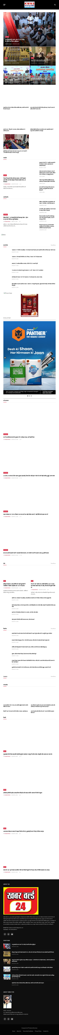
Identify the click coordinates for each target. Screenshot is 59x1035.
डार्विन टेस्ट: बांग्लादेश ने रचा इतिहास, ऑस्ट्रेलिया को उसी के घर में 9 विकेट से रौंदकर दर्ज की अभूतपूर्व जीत (31, 597)
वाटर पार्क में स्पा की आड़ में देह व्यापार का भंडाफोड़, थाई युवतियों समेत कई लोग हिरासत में (46, 188)
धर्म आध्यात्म (5, 434)
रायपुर (6, 77)
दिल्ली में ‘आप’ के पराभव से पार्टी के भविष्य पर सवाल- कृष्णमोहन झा (15, 711)
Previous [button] (5, 358)
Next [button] (54, 358)
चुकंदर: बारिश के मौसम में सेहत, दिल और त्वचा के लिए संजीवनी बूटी (24, 653)
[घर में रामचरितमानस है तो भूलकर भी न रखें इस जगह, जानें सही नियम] (29, 419)
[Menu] (4, 4)
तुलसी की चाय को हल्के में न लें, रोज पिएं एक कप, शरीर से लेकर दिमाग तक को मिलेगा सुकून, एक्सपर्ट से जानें (31, 667)
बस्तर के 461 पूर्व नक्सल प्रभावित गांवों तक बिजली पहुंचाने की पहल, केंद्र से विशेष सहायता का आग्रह (26, 870)
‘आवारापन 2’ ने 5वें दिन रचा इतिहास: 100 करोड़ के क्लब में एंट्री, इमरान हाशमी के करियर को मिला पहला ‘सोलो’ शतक (33, 249)
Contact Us (45, 1031)
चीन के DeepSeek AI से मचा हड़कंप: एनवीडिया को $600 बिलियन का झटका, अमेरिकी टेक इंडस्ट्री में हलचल (46, 226)
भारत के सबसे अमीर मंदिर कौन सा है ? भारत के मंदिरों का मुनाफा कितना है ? (42, 712)
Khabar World (8, 63)
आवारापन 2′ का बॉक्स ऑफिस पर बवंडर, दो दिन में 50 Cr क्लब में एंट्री (25, 263)
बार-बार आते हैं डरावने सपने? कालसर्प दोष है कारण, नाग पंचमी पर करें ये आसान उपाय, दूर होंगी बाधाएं (26, 553)
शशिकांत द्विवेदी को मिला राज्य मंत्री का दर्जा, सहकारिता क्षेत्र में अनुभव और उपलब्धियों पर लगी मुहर (41, 130)
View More (53, 245)
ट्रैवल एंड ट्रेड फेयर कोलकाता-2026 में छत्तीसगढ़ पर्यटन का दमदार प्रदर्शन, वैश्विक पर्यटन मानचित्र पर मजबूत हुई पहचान (47, 173)
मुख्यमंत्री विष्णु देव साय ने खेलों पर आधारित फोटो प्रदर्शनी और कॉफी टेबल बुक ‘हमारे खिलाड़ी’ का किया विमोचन (14, 80)
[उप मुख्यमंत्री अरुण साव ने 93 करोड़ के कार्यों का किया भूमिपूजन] (29, 29)
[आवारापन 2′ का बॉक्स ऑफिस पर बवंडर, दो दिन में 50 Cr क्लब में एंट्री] (6, 265)
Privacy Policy (38, 1031)
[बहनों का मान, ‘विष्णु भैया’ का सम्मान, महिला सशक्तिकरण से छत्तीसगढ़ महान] (16, 119)
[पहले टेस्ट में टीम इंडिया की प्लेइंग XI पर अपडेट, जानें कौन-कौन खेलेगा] (6, 614)
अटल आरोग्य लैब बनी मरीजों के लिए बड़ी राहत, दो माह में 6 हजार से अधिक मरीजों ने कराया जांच (42, 108)
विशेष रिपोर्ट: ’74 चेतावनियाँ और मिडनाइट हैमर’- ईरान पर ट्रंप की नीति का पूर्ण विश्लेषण (15, 218)
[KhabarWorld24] (29, 5)
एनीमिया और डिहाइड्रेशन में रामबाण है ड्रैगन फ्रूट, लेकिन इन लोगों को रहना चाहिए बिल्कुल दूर (29, 647)
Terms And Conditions (28, 1031)
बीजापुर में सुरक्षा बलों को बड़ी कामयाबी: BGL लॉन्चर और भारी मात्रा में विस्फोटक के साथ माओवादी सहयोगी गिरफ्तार (14, 61)
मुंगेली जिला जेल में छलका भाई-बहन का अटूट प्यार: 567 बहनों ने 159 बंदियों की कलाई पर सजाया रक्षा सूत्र (15, 151)
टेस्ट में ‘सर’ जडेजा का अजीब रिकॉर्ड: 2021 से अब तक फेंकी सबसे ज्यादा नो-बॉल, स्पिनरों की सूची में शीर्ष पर (43, 585)
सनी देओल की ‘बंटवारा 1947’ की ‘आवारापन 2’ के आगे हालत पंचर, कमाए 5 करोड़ (27, 277)
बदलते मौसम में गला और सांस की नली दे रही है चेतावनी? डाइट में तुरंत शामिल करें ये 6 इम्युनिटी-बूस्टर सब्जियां (32, 633)
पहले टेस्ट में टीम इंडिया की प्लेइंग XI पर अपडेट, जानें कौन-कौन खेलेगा (25, 612)
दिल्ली (5, 751)
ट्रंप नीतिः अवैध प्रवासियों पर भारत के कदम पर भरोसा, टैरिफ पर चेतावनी (47, 209)
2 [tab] (29, 395)
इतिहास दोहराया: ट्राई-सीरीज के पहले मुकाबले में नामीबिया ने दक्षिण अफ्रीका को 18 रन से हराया (14, 584)
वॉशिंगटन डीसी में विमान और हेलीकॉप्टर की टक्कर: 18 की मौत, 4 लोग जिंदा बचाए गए (47, 202)
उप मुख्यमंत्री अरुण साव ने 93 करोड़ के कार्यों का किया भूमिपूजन (14, 40)
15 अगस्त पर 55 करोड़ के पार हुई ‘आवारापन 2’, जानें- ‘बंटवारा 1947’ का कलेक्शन (27, 270)
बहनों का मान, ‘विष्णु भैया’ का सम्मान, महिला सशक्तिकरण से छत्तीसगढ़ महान (14, 130)
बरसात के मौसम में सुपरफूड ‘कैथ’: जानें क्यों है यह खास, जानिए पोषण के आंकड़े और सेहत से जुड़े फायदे (30, 640)
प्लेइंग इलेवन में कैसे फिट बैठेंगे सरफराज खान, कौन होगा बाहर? (23, 619)
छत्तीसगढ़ (7, 36)
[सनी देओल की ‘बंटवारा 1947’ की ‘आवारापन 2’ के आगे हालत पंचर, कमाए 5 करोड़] (6, 278)
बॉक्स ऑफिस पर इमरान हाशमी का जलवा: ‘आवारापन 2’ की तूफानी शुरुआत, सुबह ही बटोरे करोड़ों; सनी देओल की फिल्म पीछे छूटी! (33, 284)
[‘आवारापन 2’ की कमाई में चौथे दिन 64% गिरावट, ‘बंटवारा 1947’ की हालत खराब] (6, 258)
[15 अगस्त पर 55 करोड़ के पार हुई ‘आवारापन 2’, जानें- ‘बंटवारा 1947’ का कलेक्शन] (6, 272)
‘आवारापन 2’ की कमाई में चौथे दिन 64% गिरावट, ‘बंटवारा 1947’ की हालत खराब (27, 256)
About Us (19, 1031)
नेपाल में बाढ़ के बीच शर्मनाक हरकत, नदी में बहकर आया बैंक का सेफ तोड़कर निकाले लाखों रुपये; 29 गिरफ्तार (14, 179)
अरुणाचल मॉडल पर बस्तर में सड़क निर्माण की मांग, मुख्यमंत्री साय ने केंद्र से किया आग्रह (23, 831)
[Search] (55, 4)
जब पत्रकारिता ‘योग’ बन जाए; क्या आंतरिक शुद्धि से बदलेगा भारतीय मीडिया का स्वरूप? (15, 705)
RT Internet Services (32, 1028)
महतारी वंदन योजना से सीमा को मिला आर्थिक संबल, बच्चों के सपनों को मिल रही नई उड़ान (16, 108)
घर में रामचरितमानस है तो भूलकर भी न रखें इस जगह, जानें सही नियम (18, 437)
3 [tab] (31, 395)
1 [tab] (27, 395)
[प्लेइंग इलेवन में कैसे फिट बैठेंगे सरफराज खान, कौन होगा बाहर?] (6, 621)
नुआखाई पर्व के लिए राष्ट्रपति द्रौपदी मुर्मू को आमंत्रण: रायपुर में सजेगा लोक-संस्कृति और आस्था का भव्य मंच (27, 754)
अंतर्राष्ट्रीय (5, 214)
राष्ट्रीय (5, 175)
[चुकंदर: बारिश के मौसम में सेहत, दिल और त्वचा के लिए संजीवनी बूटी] (6, 655)
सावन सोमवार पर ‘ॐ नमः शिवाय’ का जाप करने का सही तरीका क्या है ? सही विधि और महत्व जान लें (25, 514)
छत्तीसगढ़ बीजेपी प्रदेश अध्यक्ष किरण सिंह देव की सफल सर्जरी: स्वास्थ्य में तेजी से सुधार (22, 792)
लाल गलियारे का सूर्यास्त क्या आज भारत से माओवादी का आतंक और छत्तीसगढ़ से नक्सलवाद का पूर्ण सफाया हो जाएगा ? (43, 705)
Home (13, 1031)
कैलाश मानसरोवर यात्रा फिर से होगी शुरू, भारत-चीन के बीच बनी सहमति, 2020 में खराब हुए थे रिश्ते (46, 217)
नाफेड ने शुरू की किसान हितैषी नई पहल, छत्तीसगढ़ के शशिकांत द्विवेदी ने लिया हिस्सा (47, 180)
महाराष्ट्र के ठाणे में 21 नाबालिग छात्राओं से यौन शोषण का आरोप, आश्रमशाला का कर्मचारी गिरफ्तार (47, 164)
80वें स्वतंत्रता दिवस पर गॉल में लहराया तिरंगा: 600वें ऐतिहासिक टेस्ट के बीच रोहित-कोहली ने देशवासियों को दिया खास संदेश (33, 605)
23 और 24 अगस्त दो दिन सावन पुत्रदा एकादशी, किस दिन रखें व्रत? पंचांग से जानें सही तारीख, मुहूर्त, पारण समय (29, 475)
